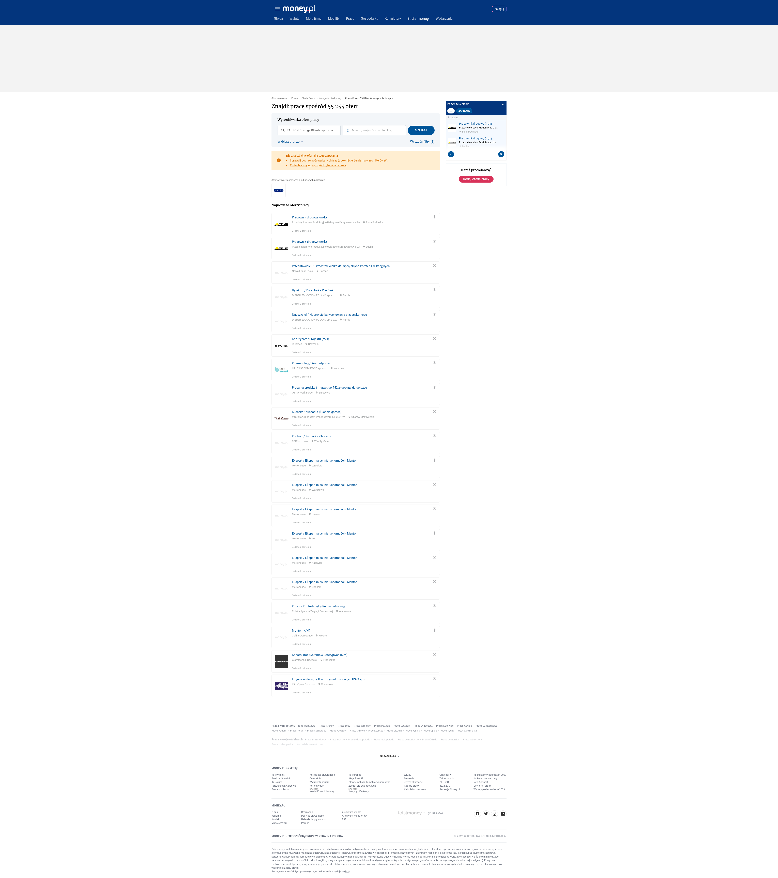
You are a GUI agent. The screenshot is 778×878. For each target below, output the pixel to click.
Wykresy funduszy (319, 782)
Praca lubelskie (471, 739)
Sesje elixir (409, 778)
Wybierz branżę (288, 141)
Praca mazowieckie (315, 739)
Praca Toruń (297, 730)
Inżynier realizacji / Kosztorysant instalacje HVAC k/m (328, 679)
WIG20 (407, 774)
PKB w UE (444, 782)
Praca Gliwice (357, 730)
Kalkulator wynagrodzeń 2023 (490, 774)
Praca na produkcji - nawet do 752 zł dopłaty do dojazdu (329, 387)
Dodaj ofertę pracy (476, 179)
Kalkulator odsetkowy (485, 778)
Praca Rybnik (412, 730)
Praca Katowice (444, 725)
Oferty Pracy (308, 98)
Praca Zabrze (375, 730)
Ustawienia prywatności (314, 819)
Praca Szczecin (401, 725)
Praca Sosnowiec (316, 730)
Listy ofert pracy (482, 785)
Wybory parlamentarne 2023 (489, 789)
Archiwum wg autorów (354, 815)
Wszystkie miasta (467, 730)
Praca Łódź (344, 725)
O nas (274, 812)
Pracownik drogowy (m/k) (309, 217)
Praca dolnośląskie (408, 739)
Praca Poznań (382, 725)
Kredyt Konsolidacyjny (322, 791)
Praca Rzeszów (338, 730)
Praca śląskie (337, 739)
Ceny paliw (445, 774)
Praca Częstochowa (486, 725)
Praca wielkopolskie (359, 739)
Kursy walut (277, 774)
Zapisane (464, 110)
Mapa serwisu (279, 823)
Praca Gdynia (464, 725)
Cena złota (315, 778)
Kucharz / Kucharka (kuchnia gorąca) (317, 412)
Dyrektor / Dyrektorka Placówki (313, 290)
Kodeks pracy (411, 785)
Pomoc (305, 823)
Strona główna (279, 98)
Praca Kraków (326, 725)
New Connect (480, 782)
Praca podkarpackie (282, 744)
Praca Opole (430, 730)
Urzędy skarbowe (413, 782)
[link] (355, 224)
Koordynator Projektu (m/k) (310, 339)
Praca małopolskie (384, 739)
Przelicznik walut (280, 778)
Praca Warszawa (306, 725)
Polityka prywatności (312, 815)
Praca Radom (278, 730)
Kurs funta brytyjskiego (322, 774)
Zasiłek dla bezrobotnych (362, 785)
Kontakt (275, 819)
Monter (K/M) (301, 630)
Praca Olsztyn (394, 730)
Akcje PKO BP (355, 778)
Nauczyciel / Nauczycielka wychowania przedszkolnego (329, 315)
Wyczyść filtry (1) (422, 141)
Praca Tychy (447, 730)
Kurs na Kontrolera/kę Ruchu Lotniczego (319, 606)
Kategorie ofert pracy (330, 98)
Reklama (276, 815)
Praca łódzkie (429, 739)
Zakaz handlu (446, 778)
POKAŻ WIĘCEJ (387, 756)
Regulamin (307, 812)
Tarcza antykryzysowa (283, 785)
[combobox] (309, 130)
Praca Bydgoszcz (423, 725)
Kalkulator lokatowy (415, 789)
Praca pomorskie (450, 739)
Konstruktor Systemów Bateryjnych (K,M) (319, 655)
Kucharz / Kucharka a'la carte (311, 436)
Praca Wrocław (362, 725)
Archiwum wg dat (351, 812)
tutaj (347, 871)
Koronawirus (317, 785)
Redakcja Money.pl (449, 789)
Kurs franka (354, 774)
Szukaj (421, 130)
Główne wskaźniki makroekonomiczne (369, 782)
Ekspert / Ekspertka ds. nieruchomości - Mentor (324, 460)
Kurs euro (276, 782)
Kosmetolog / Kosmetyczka (311, 363)
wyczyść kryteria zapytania (329, 165)
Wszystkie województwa (310, 744)
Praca (294, 98)
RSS (344, 819)
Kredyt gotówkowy (358, 791)
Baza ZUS (444, 785)
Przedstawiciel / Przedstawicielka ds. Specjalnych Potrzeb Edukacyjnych (341, 266)
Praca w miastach (281, 789)
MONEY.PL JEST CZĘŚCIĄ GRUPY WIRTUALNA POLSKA (307, 836)
